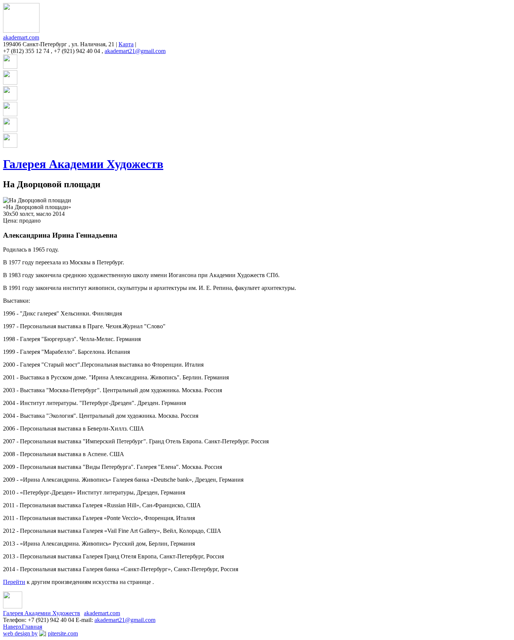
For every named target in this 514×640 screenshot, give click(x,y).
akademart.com (21, 37)
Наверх (12, 626)
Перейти (14, 582)
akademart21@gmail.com (135, 51)
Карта (126, 44)
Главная (32, 626)
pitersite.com (63, 633)
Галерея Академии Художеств (83, 164)
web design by (20, 633)
